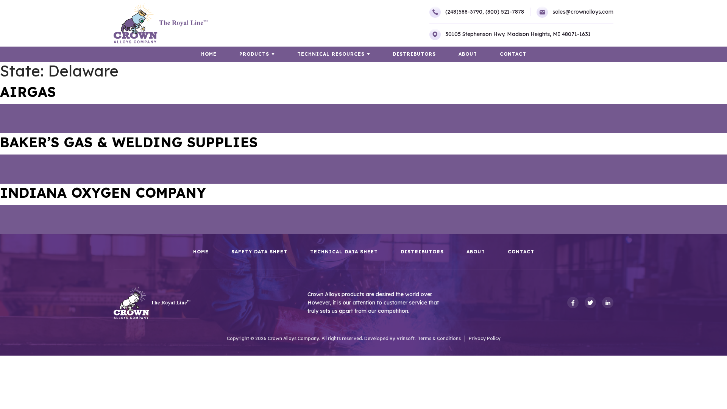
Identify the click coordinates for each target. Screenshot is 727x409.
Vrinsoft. (406, 338)
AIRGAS (28, 91)
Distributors (414, 54)
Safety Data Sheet (259, 251)
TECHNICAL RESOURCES (331, 54)
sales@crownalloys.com (582, 11)
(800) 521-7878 (504, 11)
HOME (209, 54)
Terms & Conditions (439, 338)
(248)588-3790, (464, 11)
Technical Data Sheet (344, 251)
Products (254, 54)
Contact (513, 54)
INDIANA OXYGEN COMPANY (103, 192)
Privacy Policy (485, 338)
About (468, 54)
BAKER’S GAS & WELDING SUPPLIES (128, 142)
